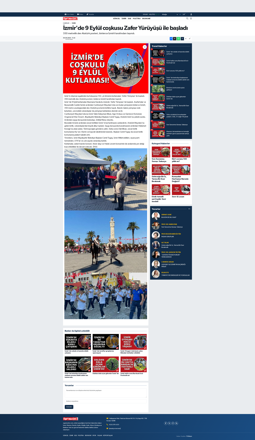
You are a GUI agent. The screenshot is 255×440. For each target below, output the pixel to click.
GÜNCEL (116, 18)
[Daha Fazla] (182, 38)
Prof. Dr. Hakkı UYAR (169, 224)
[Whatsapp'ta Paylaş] (178, 38)
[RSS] (176, 423)
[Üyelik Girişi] (190, 14)
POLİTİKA (137, 18)
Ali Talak (165, 242)
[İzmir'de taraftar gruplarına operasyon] (106, 342)
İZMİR (124, 18)
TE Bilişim (189, 436)
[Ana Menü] (191, 18)
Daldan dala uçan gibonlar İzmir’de (106, 373)
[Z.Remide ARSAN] (156, 264)
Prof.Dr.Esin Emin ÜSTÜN (171, 234)
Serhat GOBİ (166, 214)
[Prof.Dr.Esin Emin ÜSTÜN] (156, 235)
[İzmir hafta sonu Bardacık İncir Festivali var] (134, 364)
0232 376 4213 (114, 424)
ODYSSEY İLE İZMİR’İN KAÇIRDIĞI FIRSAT (173, 265)
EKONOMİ (146, 18)
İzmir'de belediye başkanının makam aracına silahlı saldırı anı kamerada (76, 375)
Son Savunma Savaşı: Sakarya (172, 227)
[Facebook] (165, 423)
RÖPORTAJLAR (108, 435)
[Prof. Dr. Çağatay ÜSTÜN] (156, 254)
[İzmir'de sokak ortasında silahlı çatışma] (78, 342)
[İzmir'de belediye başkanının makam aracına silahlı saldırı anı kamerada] (78, 364)
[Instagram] (173, 423)
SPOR (94, 435)
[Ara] (187, 18)
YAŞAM (99, 435)
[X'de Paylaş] (174, 38)
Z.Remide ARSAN (167, 262)
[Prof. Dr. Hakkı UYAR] (156, 225)
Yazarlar (91, 14)
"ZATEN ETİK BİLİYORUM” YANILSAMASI (170, 256)
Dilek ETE (165, 272)
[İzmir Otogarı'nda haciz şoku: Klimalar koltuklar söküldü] (134, 342)
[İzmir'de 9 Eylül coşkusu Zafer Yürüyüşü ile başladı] (105, 68)
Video (81, 14)
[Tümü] (189, 209)
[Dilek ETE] (156, 274)
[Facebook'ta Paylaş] (171, 38)
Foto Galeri (70, 14)
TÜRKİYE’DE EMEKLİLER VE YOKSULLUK (175, 275)
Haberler (66, 23)
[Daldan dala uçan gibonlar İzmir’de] (106, 364)
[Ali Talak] (156, 245)
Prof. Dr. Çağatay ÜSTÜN (171, 252)
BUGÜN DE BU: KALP (168, 217)
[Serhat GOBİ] (156, 216)
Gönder (69, 407)
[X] (169, 423)
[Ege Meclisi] (70, 18)
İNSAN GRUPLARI (167, 237)
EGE (129, 18)
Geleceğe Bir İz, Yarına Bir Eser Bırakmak (172, 246)
